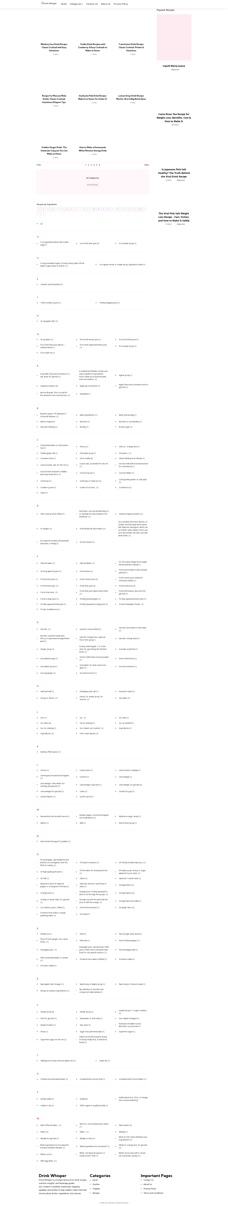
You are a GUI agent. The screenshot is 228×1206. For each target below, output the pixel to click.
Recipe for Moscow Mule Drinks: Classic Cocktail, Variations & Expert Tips (54, 99)
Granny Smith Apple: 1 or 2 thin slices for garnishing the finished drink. (92, 649)
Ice (44, 718)
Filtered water (48, 563)
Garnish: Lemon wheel (90, 629)
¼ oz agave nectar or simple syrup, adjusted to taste (122, 264)
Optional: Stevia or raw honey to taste (93, 885)
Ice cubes (46, 723)
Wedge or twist (87, 1138)
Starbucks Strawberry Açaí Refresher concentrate (130, 1025)
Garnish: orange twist (129, 638)
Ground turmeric (88, 673)
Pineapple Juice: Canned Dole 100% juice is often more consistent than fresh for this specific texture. (94, 950)
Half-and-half (47, 691)
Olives (83, 878)
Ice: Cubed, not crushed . (91, 728)
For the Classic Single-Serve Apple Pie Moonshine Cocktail (133, 563)
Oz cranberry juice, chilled (53, 907)
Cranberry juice (48, 487)
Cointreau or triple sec (90, 481)
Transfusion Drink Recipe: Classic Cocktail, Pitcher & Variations (131, 47)
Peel (83, 934)
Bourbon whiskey (49, 427)
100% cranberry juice (51, 303)
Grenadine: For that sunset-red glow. (93, 666)
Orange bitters (126, 885)
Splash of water (48, 1025)
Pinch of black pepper (129, 940)
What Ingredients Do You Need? (94, 1146)
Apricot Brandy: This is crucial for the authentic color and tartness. (55, 393)
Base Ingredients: (88, 415)
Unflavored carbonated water (54, 1079)
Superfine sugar (127, 1031)
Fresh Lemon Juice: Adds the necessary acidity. (130, 579)
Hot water (124, 698)
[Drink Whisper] (49, 4)
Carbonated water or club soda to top (54, 446)
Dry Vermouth (87, 542)
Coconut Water (126, 473)
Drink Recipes (92, 185)
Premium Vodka (48, 965)
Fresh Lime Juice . (49, 592)
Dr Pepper (46, 529)
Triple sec (104, 1061)
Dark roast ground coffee (53, 514)
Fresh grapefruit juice (51, 571)
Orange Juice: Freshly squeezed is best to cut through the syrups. (93, 893)
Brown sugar (125, 427)
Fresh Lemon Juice (89, 579)
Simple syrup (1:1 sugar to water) (133, 1011)
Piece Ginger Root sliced (130, 934)
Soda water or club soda (91, 1018)
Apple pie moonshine (90, 386)
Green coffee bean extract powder (94, 658)
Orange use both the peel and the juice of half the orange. (93, 901)
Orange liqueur (126, 893)
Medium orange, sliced (130, 816)
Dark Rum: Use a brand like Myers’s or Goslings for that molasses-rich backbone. (94, 514)
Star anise (85, 1025)
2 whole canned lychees (52, 284)
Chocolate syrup (88, 453)
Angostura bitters (49, 386)
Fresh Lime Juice (127, 586)
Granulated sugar (49, 658)
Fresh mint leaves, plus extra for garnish (132, 592)
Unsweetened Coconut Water (132, 1079)
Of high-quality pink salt (52, 872)
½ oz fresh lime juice (89, 243)
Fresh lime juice (87, 586)
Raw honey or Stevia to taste (132, 984)
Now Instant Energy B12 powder (55, 841)
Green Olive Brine (128, 658)
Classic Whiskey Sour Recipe (132, 458)
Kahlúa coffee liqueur (51, 752)
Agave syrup (125, 375)
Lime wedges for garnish (52, 791)
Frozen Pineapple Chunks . (131, 604)
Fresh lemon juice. (49, 586)
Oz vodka (85, 914)
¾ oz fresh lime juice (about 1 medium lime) (52, 346)
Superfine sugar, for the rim (53, 1039)
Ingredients (125, 728)
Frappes (96, 1188)
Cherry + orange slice (129, 446)
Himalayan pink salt (89, 691)
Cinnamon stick (48, 458)
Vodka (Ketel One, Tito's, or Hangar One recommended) (133, 1098)
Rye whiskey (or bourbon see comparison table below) (91, 990)
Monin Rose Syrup (128, 823)
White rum (46, 1154)
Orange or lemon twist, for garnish (55, 901)
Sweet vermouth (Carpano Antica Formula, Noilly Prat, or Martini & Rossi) (93, 1039)
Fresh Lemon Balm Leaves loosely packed (133, 571)
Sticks (44, 1031)
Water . (84, 1132)
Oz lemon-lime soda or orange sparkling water (52, 914)
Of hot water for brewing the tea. (94, 871)
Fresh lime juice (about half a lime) (94, 592)
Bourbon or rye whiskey (130, 421)
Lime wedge (125, 777)
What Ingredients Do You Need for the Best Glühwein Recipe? (54, 1146)
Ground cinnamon (128, 666)
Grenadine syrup (49, 666)
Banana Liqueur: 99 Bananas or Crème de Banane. (53, 415)
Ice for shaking (87, 723)
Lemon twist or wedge (129, 770)
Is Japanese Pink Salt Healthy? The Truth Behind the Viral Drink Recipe (174, 173)
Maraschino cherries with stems (55, 816)
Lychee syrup (87, 796)
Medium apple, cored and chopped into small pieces (93, 816)
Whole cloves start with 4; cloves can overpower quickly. (132, 1154)
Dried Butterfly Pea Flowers (93, 529)
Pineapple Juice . (49, 950)
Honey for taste (127, 691)
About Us (148, 1184)
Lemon (45, 770)
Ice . (83, 718)
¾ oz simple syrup (127, 346)
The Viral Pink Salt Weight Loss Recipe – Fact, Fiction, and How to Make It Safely (173, 217)
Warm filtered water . (51, 1125)
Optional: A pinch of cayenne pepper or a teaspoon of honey (54, 885)
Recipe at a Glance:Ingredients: (55, 991)
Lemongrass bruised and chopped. (55, 776)
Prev (39, 164)
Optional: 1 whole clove (130, 878)
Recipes (96, 1193)
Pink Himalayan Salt (128, 950)
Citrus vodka (86, 458)
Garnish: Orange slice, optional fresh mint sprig (92, 638)
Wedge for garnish (50, 1138)
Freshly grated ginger (90, 599)
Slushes (96, 1184)
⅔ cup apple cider (49, 321)
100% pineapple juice (109, 303)
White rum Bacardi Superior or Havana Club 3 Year (92, 1154)
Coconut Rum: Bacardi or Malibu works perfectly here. (53, 473)
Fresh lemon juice (49, 579)
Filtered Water (87, 563)
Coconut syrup (87, 473)
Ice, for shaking (48, 728)
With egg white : (49, 1161)
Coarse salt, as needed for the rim (94, 465)
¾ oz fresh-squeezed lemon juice (93, 346)
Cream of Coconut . (89, 487)
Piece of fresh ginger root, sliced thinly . (54, 940)
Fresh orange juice (50, 599)
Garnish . (46, 629)
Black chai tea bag (127, 415)
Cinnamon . (125, 453)
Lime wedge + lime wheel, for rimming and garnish (52, 784)
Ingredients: (47, 733)
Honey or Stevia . (49, 698)
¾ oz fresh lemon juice (90, 339)
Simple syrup (47, 1012)
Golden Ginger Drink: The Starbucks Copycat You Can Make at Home (54, 150)
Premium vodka (127, 959)
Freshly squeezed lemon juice (132, 599)
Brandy (84, 427)
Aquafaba (85, 394)
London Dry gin (127, 791)
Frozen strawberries (50, 609)
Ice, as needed (126, 723)
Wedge (123, 1132)
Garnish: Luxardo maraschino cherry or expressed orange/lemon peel (55, 638)
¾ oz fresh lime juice (128, 339)
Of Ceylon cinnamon (89, 862)
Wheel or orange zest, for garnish (133, 1146)
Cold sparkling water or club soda (133, 480)
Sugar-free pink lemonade (92, 1031)
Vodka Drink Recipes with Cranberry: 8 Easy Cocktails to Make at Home (92, 47)
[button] (184, 4)
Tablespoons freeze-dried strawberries (58, 1061)
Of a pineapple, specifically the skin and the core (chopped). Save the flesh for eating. (54, 862)
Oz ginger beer (126, 907)
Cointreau (46, 481)
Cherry (84, 446)
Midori (45, 823)
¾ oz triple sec (48, 353)
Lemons (84, 777)
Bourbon (85, 421)
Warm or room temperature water (94, 1125)
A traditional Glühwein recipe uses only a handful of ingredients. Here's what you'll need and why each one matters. (93, 375)
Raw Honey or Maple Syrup (92, 984)
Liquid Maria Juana (174, 65)
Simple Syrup (86, 1012)
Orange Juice (47, 893)
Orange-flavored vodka (130, 901)
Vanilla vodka (47, 1099)
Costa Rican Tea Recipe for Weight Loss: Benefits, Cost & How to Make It (174, 118)
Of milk (45, 878)
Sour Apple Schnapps (129, 1018)
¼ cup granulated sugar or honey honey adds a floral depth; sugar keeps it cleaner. (62, 264)
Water (44, 1132)
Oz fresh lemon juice (89, 907)
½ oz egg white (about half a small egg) (54, 243)
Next (146, 164)
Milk (83, 823)
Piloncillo (85, 940)
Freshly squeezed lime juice (53, 604)
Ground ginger (48, 673)
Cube (44, 493)
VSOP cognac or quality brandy (94, 1105)
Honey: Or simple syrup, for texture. (91, 698)
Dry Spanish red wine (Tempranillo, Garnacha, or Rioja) (54, 542)
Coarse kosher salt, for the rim (55, 465)
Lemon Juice (86, 770)
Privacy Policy (150, 1188)
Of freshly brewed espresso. (132, 862)
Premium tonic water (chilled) (93, 959)
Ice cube (124, 718)
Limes (83, 791)
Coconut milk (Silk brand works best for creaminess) (133, 465)
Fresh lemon (86, 571)
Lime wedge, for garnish (130, 785)
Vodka (84, 1099)
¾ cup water (47, 339)
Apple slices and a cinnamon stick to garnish (133, 386)
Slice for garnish (48, 1018)
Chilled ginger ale (49, 453)
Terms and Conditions (153, 1193)
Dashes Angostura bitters (131, 514)
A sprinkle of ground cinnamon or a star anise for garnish (55, 375)
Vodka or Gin (47, 1105)
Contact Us (148, 1180)
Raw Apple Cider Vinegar (52, 984)
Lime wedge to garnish (90, 785)
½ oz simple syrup (127, 243)
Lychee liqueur (48, 796)
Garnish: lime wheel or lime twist (132, 629)
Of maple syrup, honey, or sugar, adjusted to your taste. (132, 871)
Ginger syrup (47, 649)
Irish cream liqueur (89, 733)
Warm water (125, 1125)
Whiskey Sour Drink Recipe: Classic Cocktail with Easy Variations (54, 47)
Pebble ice (46, 934)
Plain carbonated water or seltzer (54, 959)
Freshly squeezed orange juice (94, 604)
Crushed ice (125, 487)
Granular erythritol (128, 649)
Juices (95, 1180)
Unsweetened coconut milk (92, 1079)
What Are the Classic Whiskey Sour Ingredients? (133, 1138)
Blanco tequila (48, 421)
